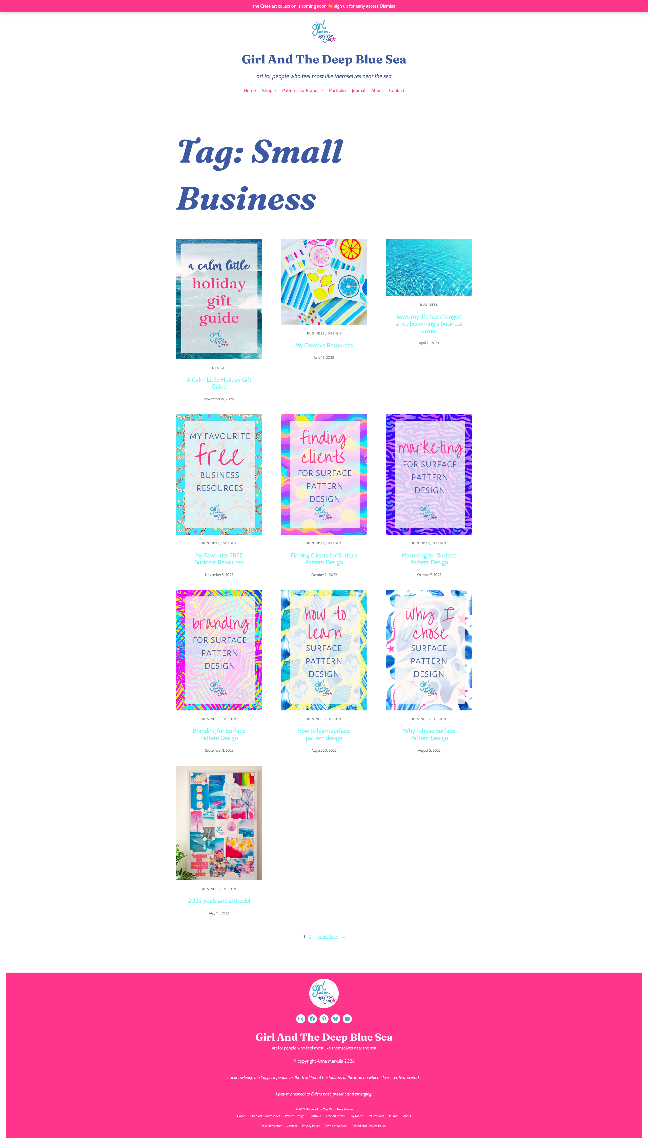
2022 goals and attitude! (219, 900)
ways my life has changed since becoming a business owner (429, 323)
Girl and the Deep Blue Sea (324, 59)
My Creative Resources (324, 345)
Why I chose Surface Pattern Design (429, 734)
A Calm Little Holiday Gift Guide (219, 383)
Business (316, 333)
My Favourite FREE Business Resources (219, 559)
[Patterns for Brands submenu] (321, 90)
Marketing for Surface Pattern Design (429, 559)
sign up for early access (356, 6)
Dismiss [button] (387, 6)
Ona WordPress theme (338, 1109)
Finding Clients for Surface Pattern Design (324, 559)
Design (219, 368)
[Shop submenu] (274, 90)
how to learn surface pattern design (324, 734)
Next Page (332, 936)
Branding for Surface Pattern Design (219, 734)
